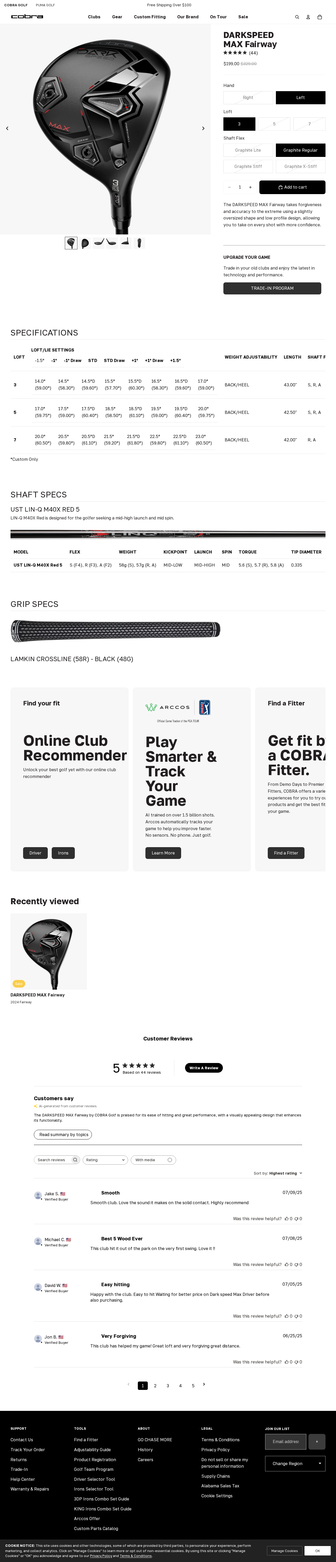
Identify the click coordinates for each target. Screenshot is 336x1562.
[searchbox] (52, 1160)
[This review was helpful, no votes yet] (286, 1218)
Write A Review (204, 1068)
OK (317, 1551)
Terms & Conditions (220, 1439)
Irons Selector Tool (93, 1489)
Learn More (163, 853)
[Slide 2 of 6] (85, 243)
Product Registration (95, 1459)
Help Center (22, 1479)
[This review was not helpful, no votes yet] (296, 1218)
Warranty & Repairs (29, 1489)
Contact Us (21, 1439)
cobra (16, 5)
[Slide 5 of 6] (126, 243)
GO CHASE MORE (155, 1439)
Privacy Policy (215, 1449)
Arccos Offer (87, 1518)
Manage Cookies (284, 1551)
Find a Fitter (286, 853)
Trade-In (19, 1469)
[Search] (297, 17)
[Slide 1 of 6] (71, 243)
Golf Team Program (93, 1469)
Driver (35, 853)
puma (45, 5)
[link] (94, 17)
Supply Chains (215, 1476)
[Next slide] (205, 129)
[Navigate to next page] (206, 1384)
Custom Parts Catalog (96, 1528)
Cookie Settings (217, 1495)
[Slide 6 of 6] (139, 243)
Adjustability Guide (92, 1449)
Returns (18, 1459)
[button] (149, 17)
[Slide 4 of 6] (112, 243)
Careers (145, 1459)
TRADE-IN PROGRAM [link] (272, 288)
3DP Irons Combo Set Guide (101, 1498)
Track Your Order (27, 1449)
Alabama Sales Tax (220, 1485)
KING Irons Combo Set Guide (103, 1508)
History (145, 1449)
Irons (63, 853)
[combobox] (105, 1160)
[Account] (308, 17)
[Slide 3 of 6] (98, 243)
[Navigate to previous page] (130, 1384)
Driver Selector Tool (94, 1479)
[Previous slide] (6, 129)
